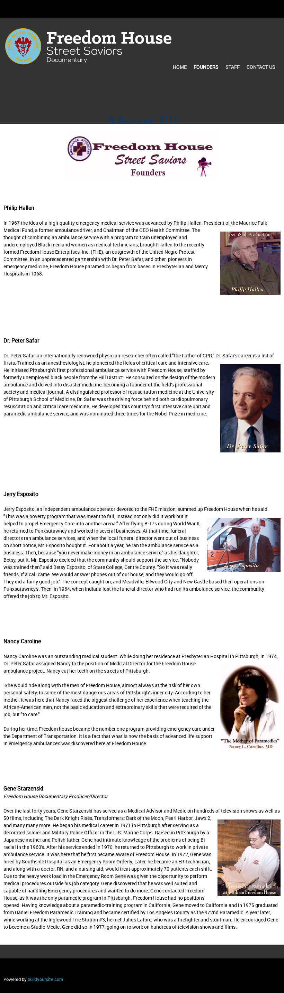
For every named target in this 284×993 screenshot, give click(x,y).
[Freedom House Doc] (88, 36)
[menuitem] (179, 67)
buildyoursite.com (45, 979)
